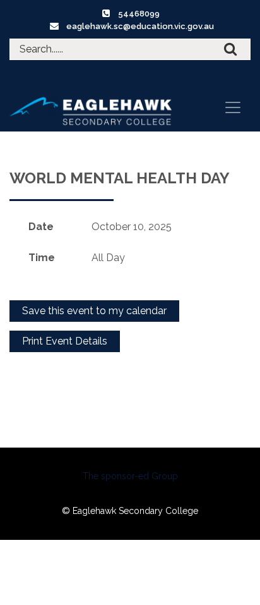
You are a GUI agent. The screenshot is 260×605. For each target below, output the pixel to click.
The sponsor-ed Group (130, 476)
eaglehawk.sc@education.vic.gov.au (140, 26)
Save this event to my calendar (94, 311)
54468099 (139, 13)
